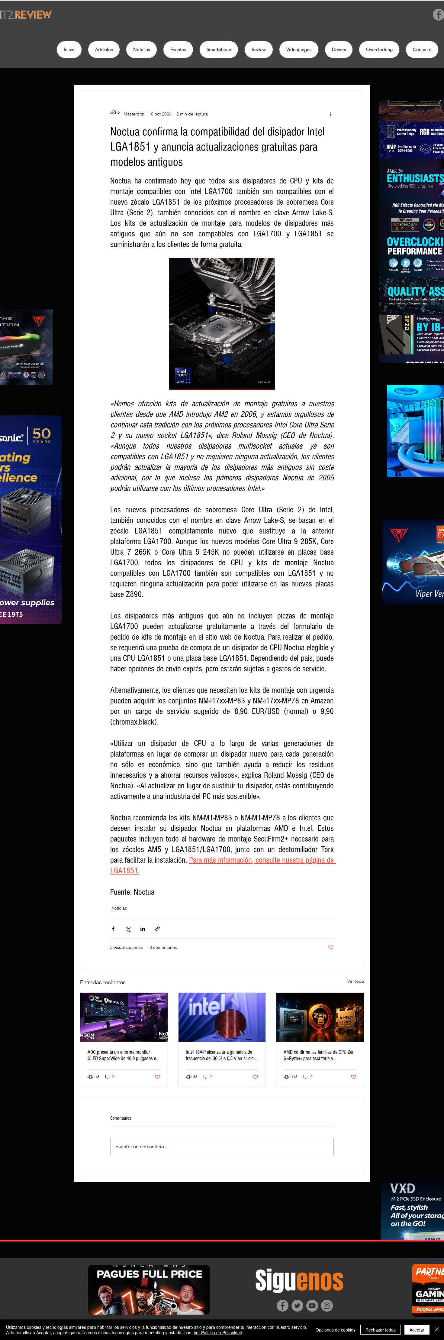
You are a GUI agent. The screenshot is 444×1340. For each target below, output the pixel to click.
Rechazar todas (380, 1330)
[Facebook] (282, 1306)
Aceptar (417, 1330)
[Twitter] (297, 1306)
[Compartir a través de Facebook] (113, 929)
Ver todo (355, 981)
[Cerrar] (436, 1329)
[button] (258, 49)
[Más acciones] (330, 114)
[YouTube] (312, 1306)
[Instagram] (327, 1306)
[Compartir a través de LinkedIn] (143, 929)
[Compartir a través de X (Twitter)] (128, 929)
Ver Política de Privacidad (218, 1332)
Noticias (119, 908)
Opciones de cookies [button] (336, 1330)
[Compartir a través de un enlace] (157, 929)
